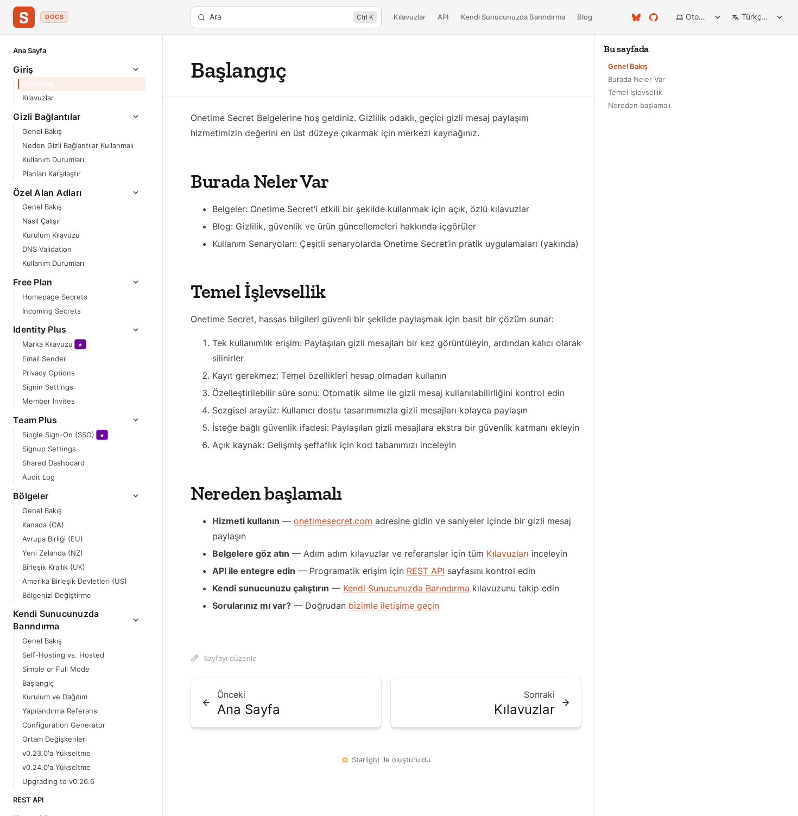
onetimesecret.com (333, 520)
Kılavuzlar (410, 16)
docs (54, 17)
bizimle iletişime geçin (394, 605)
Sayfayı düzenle (230, 658)
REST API (426, 570)
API (443, 16)
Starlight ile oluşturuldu (391, 759)
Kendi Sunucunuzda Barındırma (513, 16)
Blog (584, 16)
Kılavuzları (507, 553)
